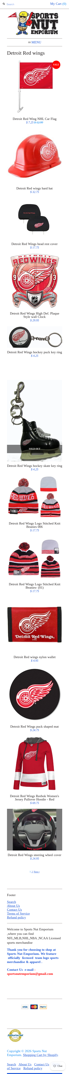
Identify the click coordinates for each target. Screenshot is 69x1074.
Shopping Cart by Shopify (40, 1055)
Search (11, 902)
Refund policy (16, 917)
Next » (37, 872)
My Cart (58, 4)
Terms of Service (18, 913)
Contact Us (14, 909)
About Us (13, 906)
